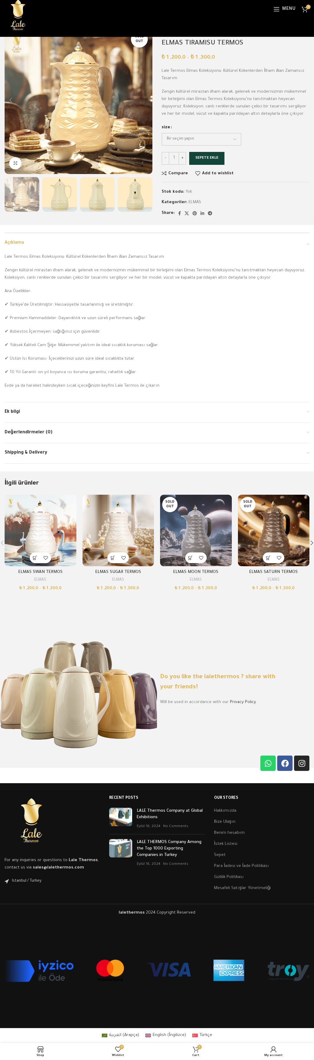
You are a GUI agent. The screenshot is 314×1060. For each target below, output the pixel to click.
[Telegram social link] (210, 213)
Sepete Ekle (206, 158)
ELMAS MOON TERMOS (195, 572)
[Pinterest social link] (195, 213)
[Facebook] (285, 763)
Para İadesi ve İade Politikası (241, 866)
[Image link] (31, 823)
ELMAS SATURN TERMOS (273, 572)
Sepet (220, 855)
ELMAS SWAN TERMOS (40, 572)
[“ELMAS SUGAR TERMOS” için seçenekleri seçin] (112, 557)
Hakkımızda (225, 811)
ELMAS (195, 202)
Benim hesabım (229, 833)
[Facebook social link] (179, 213)
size (166, 127)
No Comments (175, 826)
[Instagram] (301, 763)
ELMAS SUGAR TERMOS (118, 572)
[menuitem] (120, 1035)
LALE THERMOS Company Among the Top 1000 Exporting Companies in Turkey (169, 848)
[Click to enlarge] (15, 163)
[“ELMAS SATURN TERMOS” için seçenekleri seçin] (268, 557)
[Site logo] (18, 17)
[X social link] (187, 213)
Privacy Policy (243, 702)
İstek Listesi (225, 844)
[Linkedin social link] (202, 213)
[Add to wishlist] (45, 557)
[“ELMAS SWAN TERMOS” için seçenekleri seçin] (35, 557)
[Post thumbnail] (120, 819)
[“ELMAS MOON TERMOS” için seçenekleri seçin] (190, 557)
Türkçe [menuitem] (206, 1035)
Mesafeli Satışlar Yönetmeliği (242, 888)
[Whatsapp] (268, 763)
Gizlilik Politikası (229, 877)
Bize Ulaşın (225, 822)
